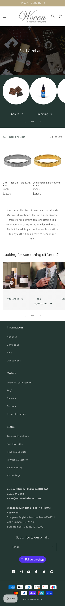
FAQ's (10, 390)
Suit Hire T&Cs (15, 444)
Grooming (42, 113)
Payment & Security (17, 459)
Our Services (14, 360)
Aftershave (13, 298)
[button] (4, 16)
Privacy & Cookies (16, 451)
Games (15, 113)
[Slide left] (25, 122)
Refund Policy (14, 467)
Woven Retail (36, 599)
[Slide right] (40, 122)
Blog (9, 352)
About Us (12, 336)
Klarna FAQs (13, 475)
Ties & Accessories (41, 301)
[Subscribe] (52, 547)
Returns (11, 406)
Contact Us (13, 344)
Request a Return (17, 414)
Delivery (11, 398)
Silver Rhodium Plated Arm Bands (17, 184)
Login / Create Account (20, 382)
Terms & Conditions (18, 435)
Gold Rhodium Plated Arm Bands (46, 184)
